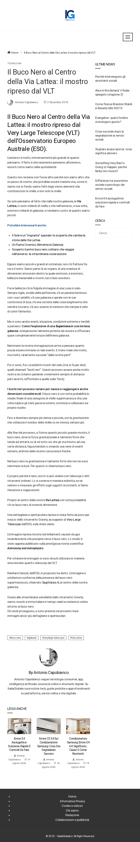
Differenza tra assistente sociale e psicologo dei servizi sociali (111, 184)
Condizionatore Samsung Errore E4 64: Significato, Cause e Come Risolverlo (78, 746)
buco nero (16, 637)
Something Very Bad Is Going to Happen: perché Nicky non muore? (111, 167)
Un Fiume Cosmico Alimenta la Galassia (37, 244)
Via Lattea (77, 637)
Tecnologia (14, 63)
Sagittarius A (50, 582)
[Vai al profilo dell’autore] (49, 657)
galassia (32, 637)
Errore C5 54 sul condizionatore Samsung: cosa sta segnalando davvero (48, 746)
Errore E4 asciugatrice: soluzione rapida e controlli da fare (19, 744)
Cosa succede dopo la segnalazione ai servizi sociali (109, 135)
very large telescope (54, 637)
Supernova (63, 326)
